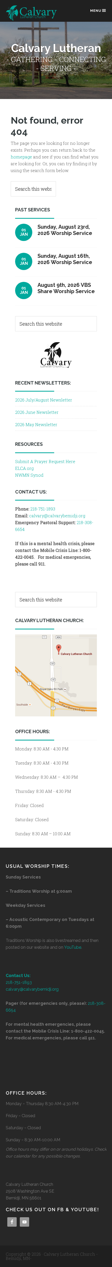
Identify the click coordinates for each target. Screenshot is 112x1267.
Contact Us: (18, 975)
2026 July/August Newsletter (43, 400)
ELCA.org (24, 468)
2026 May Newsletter (36, 424)
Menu (95, 11)
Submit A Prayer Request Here (45, 461)
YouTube (72, 947)
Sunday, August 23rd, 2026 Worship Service (65, 230)
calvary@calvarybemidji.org (57, 515)
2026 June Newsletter (37, 412)
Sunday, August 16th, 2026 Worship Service (65, 259)
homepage (21, 157)
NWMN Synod (29, 475)
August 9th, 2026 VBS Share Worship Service (66, 288)
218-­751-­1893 (42, 509)
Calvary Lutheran (32, 13)
